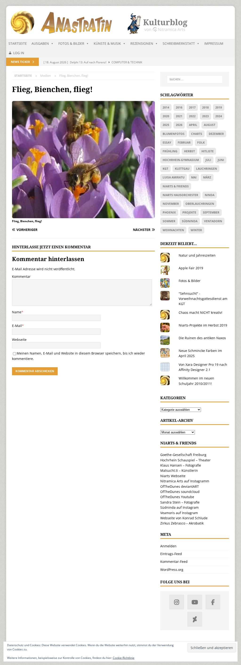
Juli (208, 160)
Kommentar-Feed (174, 561)
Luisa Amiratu (174, 177)
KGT (165, 169)
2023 (205, 116)
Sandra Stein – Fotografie (180, 502)
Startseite (17, 43)
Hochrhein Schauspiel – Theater (185, 460)
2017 (192, 107)
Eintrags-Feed (171, 554)
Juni (221, 160)
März (207, 177)
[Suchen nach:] (195, 79)
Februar (184, 143)
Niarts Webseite (172, 476)
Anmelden (168, 546)
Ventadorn (213, 221)
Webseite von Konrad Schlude (184, 518)
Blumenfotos (174, 134)
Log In (18, 53)
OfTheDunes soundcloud (180, 491)
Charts (196, 134)
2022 (192, 116)
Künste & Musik (107, 43)
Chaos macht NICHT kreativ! (200, 312)
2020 (166, 116)
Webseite (19, 339)
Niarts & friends (176, 186)
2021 (179, 116)
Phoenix (169, 212)
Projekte (189, 212)
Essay (167, 143)
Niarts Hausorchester (180, 195)
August (209, 125)
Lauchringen (206, 169)
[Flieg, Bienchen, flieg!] (83, 215)
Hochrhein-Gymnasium (181, 160)
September (211, 212)
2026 (179, 125)
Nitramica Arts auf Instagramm (184, 481)
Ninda (209, 195)
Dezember (216, 134)
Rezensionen (141, 43)
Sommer (169, 221)
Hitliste (207, 151)
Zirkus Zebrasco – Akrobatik (182, 523)
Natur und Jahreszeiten (197, 255)
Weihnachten (173, 230)
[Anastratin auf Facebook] (212, 602)
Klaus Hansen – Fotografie (180, 465)
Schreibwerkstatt (179, 43)
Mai (194, 177)
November (171, 204)
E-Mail (17, 325)
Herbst (189, 151)
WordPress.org (171, 569)
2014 (166, 107)
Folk (201, 143)
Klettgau (182, 169)
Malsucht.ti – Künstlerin (179, 470)
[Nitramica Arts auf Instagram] (176, 602)
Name (16, 312)
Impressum (213, 43)
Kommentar (21, 276)
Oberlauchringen (199, 204)
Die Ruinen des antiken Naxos (202, 338)
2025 (166, 125)
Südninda (189, 221)
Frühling (170, 151)
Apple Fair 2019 (191, 268)
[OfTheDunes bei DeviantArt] (194, 619)
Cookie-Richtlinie (123, 658)
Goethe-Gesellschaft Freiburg (183, 454)
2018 (205, 107)
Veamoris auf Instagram (179, 513)
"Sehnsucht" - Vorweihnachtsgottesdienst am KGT (203, 298)
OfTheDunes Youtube (177, 497)
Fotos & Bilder (71, 43)
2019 (218, 107)
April (193, 125)
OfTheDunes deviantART (179, 486)
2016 (179, 107)
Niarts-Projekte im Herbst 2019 (203, 325)
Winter (196, 230)
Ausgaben (40, 43)
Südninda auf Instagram (179, 507)
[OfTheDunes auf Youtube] (194, 602)
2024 (218, 116)
